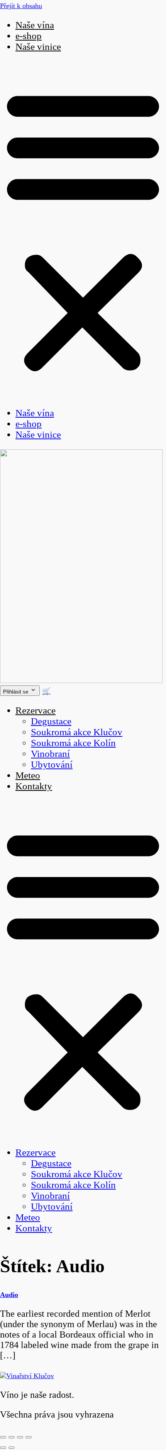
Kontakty (33, 786)
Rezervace (35, 710)
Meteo (27, 775)
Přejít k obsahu (21, 6)
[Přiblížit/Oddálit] (3, 1437)
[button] (83, 229)
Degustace (51, 721)
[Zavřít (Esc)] (28, 1437)
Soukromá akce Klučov (76, 732)
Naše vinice (38, 46)
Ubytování (52, 764)
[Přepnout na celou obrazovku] (11, 1437)
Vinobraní (50, 753)
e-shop (28, 36)
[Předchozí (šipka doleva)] (3, 1448)
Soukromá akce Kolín (73, 743)
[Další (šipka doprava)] (11, 1448)
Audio (9, 1295)
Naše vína (34, 25)
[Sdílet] (20, 1437)
